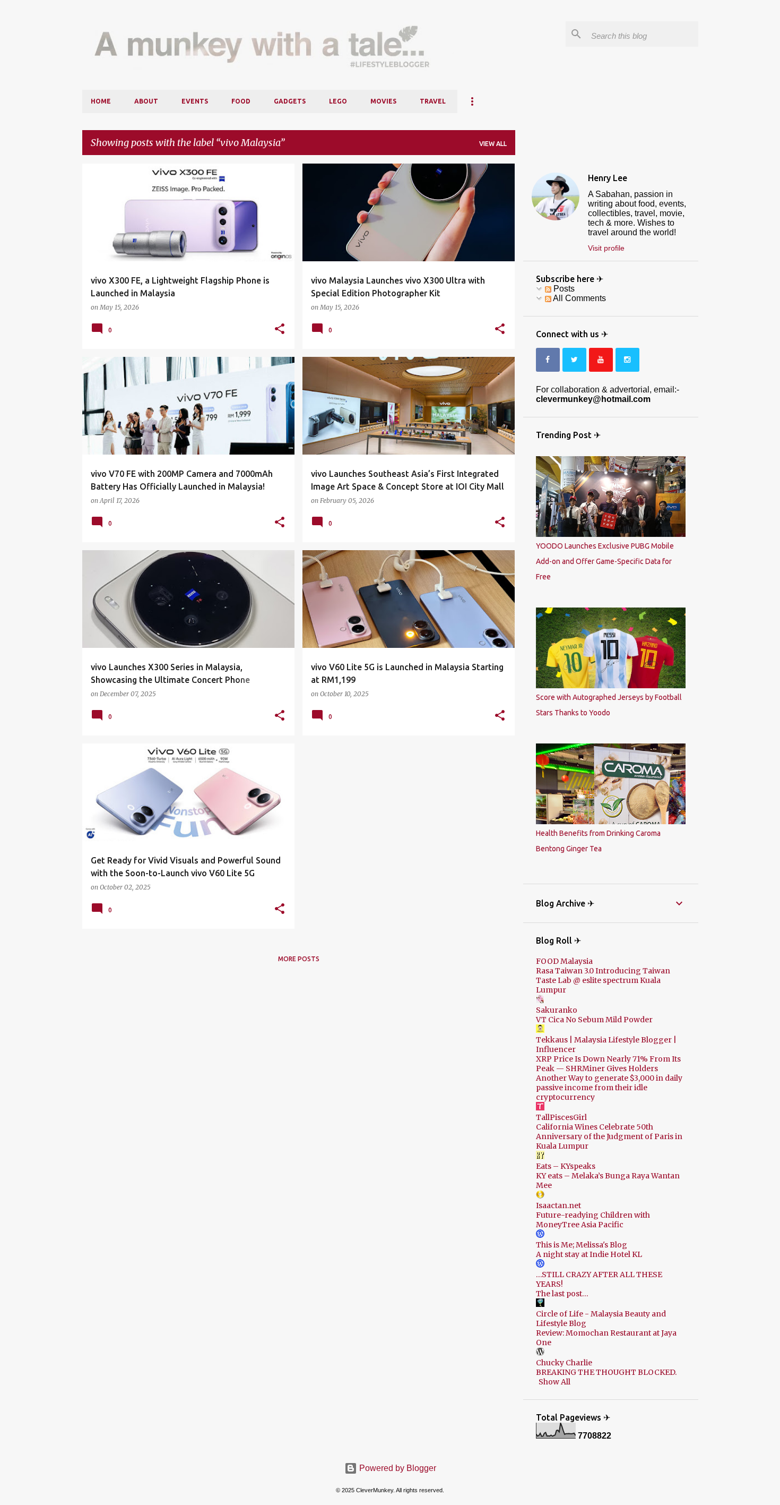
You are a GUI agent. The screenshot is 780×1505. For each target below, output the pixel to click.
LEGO (338, 101)
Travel (433, 101)
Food (240, 101)
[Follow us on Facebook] (548, 360)
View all (493, 143)
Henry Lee (607, 178)
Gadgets (290, 101)
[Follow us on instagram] (627, 360)
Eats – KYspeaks (565, 1166)
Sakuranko (556, 1010)
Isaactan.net (558, 1205)
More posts (298, 958)
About (146, 101)
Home (101, 101)
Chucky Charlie (564, 1362)
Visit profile (606, 248)
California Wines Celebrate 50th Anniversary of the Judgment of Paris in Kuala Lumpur (609, 1136)
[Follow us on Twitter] (574, 360)
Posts (563, 288)
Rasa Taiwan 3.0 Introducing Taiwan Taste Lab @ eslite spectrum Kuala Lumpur (603, 980)
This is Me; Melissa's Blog (581, 1245)
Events (194, 101)
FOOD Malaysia (564, 961)
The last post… (562, 1293)
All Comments (578, 298)
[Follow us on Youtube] (601, 360)
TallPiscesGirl (561, 1117)
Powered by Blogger (396, 1468)
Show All (554, 1382)
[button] (279, 329)
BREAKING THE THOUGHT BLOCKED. (606, 1372)
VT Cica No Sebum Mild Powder (594, 1019)
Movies (383, 101)
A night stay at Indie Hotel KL (589, 1254)
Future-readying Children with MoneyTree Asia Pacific (593, 1219)
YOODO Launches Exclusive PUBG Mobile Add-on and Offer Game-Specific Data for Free (605, 561)
